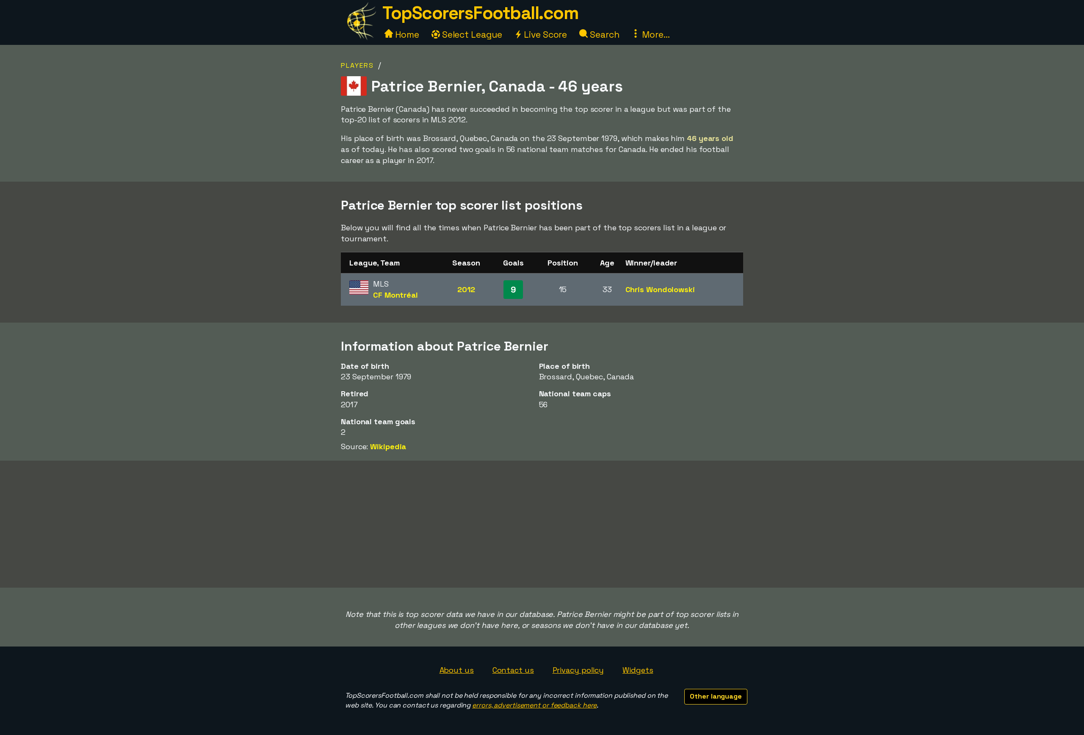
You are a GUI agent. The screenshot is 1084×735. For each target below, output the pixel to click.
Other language (716, 696)
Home (406, 34)
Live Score (544, 34)
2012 (466, 289)
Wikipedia (388, 446)
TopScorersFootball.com (480, 13)
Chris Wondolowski (660, 289)
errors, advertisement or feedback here (534, 705)
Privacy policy (578, 670)
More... (654, 34)
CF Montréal (395, 295)
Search (603, 34)
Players (357, 65)
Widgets (637, 670)
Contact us (513, 670)
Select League (471, 34)
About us (457, 670)
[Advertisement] (542, 524)
